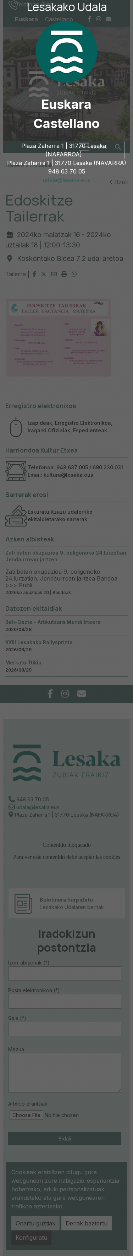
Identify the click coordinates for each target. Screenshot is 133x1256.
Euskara (66, 104)
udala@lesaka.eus (66, 179)
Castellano (66, 123)
